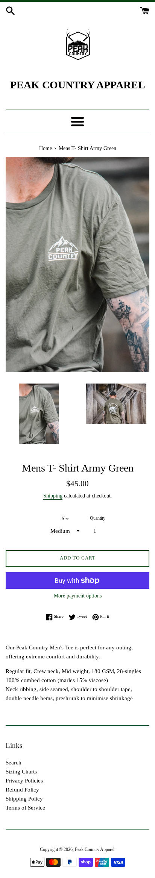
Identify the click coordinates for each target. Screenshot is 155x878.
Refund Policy (22, 790)
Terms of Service (25, 808)
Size (65, 518)
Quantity (97, 518)
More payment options (78, 596)
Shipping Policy (24, 799)
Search (13, 763)
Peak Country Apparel (94, 849)
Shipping (52, 496)
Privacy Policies (24, 781)
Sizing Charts (21, 772)
